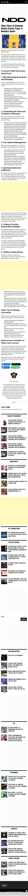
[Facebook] (15, 402)
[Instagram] (13, 402)
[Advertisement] (14, 196)
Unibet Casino (14, 93)
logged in (9, 409)
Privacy (4, 885)
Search (2, 617)
